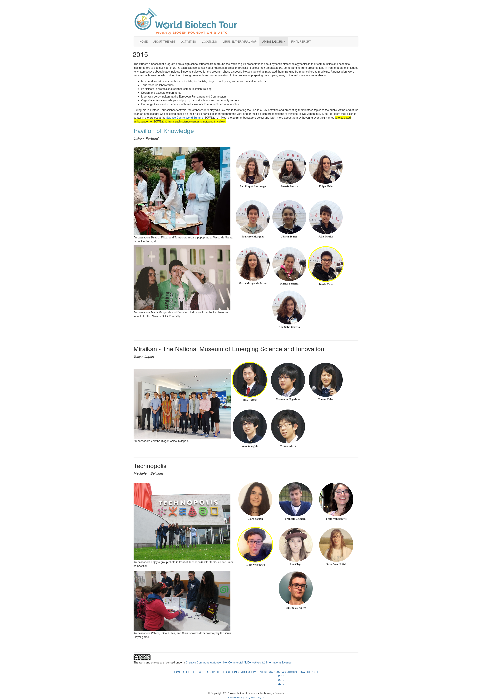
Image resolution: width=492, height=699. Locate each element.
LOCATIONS (231, 672)
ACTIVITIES (214, 672)
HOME (177, 672)
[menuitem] (177, 672)
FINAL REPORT (308, 672)
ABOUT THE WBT (194, 672)
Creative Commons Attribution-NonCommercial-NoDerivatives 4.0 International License (239, 662)
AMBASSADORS (286, 672)
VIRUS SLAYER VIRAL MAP (257, 672)
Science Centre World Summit (184, 117)
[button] (273, 41)
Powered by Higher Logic (246, 697)
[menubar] (286, 679)
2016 (281, 680)
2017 (281, 683)
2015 (281, 676)
